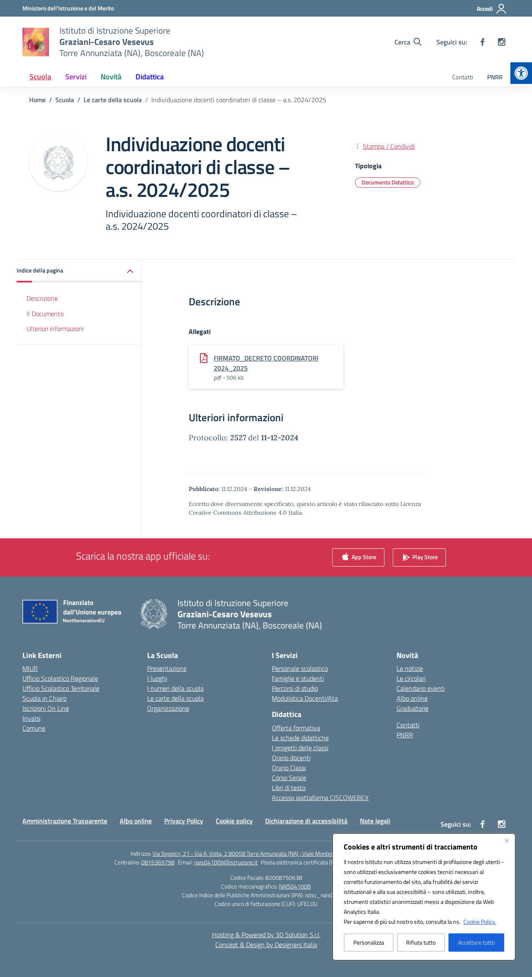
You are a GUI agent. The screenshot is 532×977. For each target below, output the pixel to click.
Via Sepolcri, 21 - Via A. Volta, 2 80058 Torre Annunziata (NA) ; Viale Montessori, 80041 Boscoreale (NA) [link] (277, 853)
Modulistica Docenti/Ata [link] (305, 698)
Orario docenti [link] (291, 758)
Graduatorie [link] (413, 708)
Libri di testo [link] (288, 788)
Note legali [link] (375, 821)
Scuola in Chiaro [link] (44, 698)
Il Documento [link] (45, 314)
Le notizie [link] (410, 668)
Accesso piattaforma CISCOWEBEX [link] (320, 798)
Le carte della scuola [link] (175, 698)
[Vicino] (507, 840)
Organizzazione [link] (168, 708)
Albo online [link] (412, 698)
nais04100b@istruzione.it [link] (226, 862)
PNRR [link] (494, 77)
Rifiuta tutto (421, 942)
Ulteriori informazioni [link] (55, 329)
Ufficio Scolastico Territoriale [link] (60, 688)
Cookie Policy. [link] (479, 921)
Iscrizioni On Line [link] (45, 708)
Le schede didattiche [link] (300, 738)
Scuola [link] (40, 76)
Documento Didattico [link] (388, 182)
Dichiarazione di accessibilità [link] (306, 821)
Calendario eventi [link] (421, 688)
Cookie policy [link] (234, 821)
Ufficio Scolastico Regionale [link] (60, 678)
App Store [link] (363, 556)
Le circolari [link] (411, 678)
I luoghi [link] (157, 678)
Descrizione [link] (42, 298)
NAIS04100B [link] (295, 886)
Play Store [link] (424, 556)
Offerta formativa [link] (296, 728)
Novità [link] (111, 76)
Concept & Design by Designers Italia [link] (266, 945)
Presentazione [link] (167, 668)
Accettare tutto (476, 942)
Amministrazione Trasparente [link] (64, 821)
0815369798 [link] (158, 862)
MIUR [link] (30, 668)
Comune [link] (33, 728)
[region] (423, 896)
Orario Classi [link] (289, 768)
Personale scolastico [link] (300, 668)
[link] (521, 73)
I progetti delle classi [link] (300, 748)
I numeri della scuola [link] (175, 688)
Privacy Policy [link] (183, 821)
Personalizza (368, 942)
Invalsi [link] (31, 718)
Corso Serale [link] (289, 778)
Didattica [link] (149, 76)
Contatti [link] (462, 77)
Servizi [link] (75, 76)
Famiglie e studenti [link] (298, 678)
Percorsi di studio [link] (295, 688)
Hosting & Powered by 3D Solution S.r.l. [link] (266, 935)
